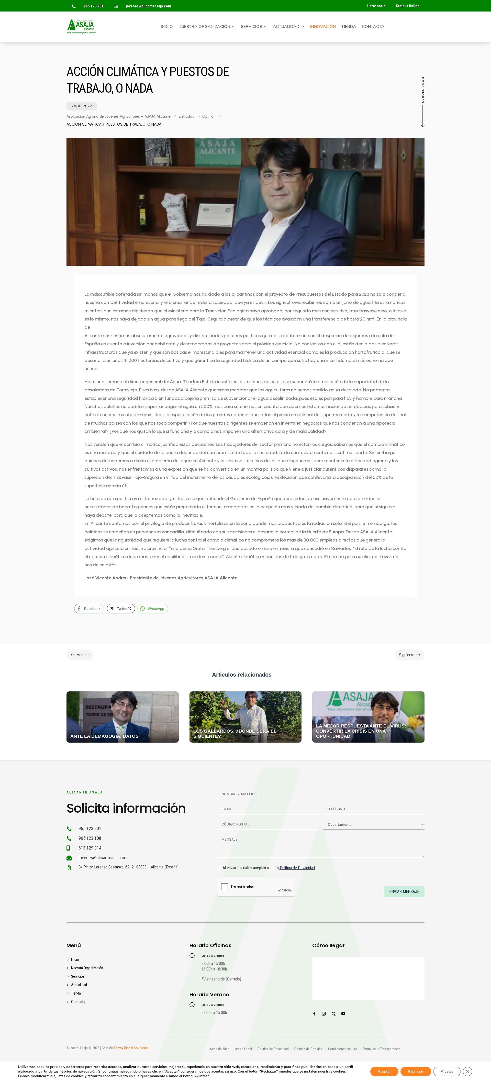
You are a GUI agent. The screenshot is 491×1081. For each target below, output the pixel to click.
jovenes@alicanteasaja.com (148, 6)
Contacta (373, 27)
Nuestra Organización (204, 27)
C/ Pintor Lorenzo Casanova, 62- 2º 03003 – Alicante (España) (128, 867)
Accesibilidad (219, 1049)
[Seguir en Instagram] (324, 1014)
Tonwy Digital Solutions (131, 1048)
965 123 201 (94, 6)
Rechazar (415, 1071)
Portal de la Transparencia (381, 1049)
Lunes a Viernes (213, 955)
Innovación (323, 27)
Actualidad (286, 27)
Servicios (251, 27)
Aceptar (384, 1071)
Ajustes (447, 1071)
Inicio (167, 27)
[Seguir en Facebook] (314, 1014)
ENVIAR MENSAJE (404, 891)
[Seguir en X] (333, 1014)
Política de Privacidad (297, 867)
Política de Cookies (308, 1049)
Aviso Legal (243, 1049)
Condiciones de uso (342, 1049)
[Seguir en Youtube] (343, 1014)
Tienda (348, 27)
